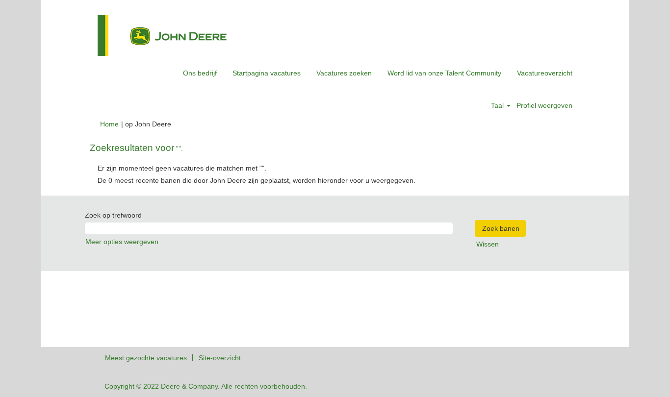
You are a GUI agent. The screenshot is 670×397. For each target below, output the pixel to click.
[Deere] (162, 35)
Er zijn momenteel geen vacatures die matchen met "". (182, 168)
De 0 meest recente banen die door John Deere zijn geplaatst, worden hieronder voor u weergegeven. (256, 180)
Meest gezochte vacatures (146, 358)
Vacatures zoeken (344, 73)
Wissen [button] (487, 244)
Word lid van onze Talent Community (444, 73)
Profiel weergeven (544, 105)
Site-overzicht (220, 358)
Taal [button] (498, 105)
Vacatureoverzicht (544, 73)
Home (109, 124)
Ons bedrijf (200, 73)
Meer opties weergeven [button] (121, 242)
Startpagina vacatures (266, 73)
